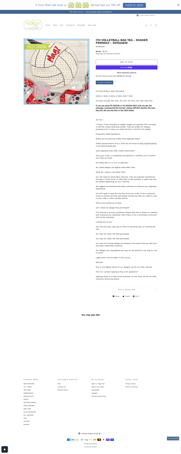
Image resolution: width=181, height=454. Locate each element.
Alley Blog (81, 25)
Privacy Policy (131, 384)
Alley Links (92, 25)
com (97, 146)
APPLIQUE (27, 390)
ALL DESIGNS (29, 415)
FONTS (26, 399)
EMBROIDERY (28, 393)
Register (95, 393)
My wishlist (174, 438)
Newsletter (96, 390)
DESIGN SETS (29, 396)
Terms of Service (132, 387)
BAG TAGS (27, 409)
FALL (25, 418)
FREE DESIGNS (29, 405)
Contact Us (70, 25)
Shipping (99, 54)
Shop (55, 25)
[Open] (4, 449)
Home (48, 25)
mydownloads (106, 146)
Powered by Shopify (90, 446)
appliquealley (151, 143)
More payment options (126, 72)
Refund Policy (63, 390)
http (141, 143)
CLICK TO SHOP (134, 5)
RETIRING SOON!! (30, 402)
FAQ (61, 25)
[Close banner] (178, 5)
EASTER (26, 424)
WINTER (27, 421)
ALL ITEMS (27, 387)
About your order (98, 387)
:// (144, 143)
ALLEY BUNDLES (30, 412)
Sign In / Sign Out (98, 384)
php (114, 146)
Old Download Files (99, 396)
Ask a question (126, 289)
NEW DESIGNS (29, 384)
